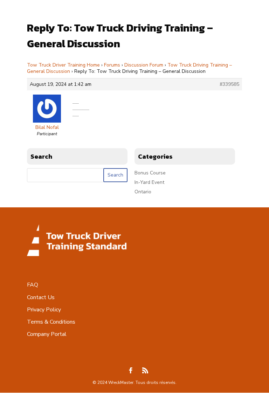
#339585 (229, 84)
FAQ (32, 285)
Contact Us (41, 297)
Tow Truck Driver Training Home (63, 65)
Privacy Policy (44, 309)
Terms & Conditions (51, 322)
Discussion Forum (143, 65)
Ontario (142, 191)
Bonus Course (150, 173)
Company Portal (47, 334)
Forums (112, 65)
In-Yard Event (149, 182)
